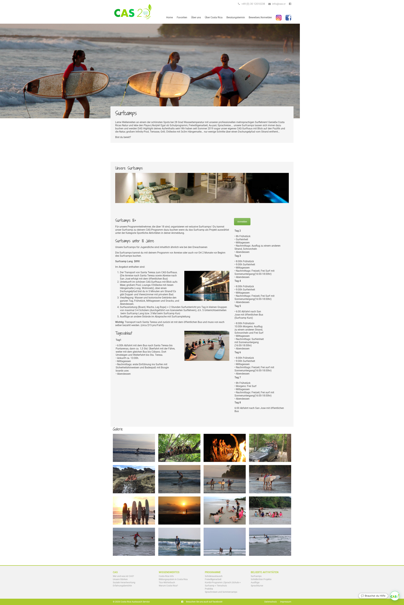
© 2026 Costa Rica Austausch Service (131, 601)
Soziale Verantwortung (124, 582)
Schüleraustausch (214, 576)
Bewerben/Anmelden (260, 17)
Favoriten (182, 17)
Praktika (209, 588)
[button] (395, 596)
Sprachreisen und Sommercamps (221, 592)
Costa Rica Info (166, 576)
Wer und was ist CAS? (123, 576)
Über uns (196, 17)
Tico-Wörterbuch (167, 582)
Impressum (285, 601)
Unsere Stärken (120, 579)
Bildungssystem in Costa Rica (173, 579)
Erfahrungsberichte (122, 585)
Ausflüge (255, 582)
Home (169, 17)
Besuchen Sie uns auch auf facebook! (204, 601)
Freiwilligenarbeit (213, 579)
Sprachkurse (257, 585)
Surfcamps (256, 576)
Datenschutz (270, 601)
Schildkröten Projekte (261, 579)
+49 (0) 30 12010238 (253, 3)
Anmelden (242, 221)
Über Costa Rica (214, 17)
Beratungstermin (235, 17)
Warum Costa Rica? (168, 585)
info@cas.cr (278, 3)
